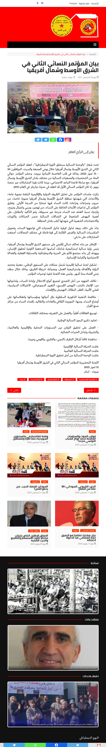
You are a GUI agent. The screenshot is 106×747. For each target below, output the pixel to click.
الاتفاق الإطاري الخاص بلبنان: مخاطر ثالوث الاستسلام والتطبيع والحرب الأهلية (29, 538)
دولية (70, 77)
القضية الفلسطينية (87, 379)
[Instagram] (67, 140)
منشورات (83, 481)
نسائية (64, 77)
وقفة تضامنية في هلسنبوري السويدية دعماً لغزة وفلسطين (30, 437)
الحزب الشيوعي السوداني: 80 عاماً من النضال (79, 487)
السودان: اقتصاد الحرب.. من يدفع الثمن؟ (32, 487)
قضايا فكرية (35, 379)
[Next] (93, 591)
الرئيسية (95, 3)
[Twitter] (38, 140)
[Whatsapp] (53, 140)
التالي (15, 390)
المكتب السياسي (88, 530)
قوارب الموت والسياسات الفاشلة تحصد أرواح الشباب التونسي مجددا (80, 438)
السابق (90, 390)
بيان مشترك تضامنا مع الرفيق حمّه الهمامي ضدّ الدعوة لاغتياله (78, 537)
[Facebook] (60, 140)
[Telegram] (45, 140)
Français (73, 3)
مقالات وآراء (34, 530)
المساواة (68, 379)
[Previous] (13, 648)
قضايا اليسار (52, 379)
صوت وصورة (84, 3)
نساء (21, 379)
